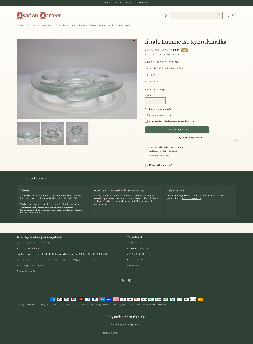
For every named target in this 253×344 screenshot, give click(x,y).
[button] (33, 25)
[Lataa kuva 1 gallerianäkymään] (28, 133)
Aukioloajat (132, 266)
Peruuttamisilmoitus (45, 260)
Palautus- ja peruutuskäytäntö (31, 266)
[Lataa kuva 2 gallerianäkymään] (52, 133)
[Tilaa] (149, 333)
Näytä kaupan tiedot (158, 155)
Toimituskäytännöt (26, 271)
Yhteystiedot (135, 305)
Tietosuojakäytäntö (86, 305)
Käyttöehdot (103, 305)
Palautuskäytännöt (191, 198)
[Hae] (219, 15)
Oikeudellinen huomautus (154, 305)
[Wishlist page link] (165, 15)
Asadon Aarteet (31, 305)
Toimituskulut (165, 54)
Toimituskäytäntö (119, 305)
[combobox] (196, 15)
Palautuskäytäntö (68, 305)
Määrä (148, 95)
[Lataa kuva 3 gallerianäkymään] (77, 133)
